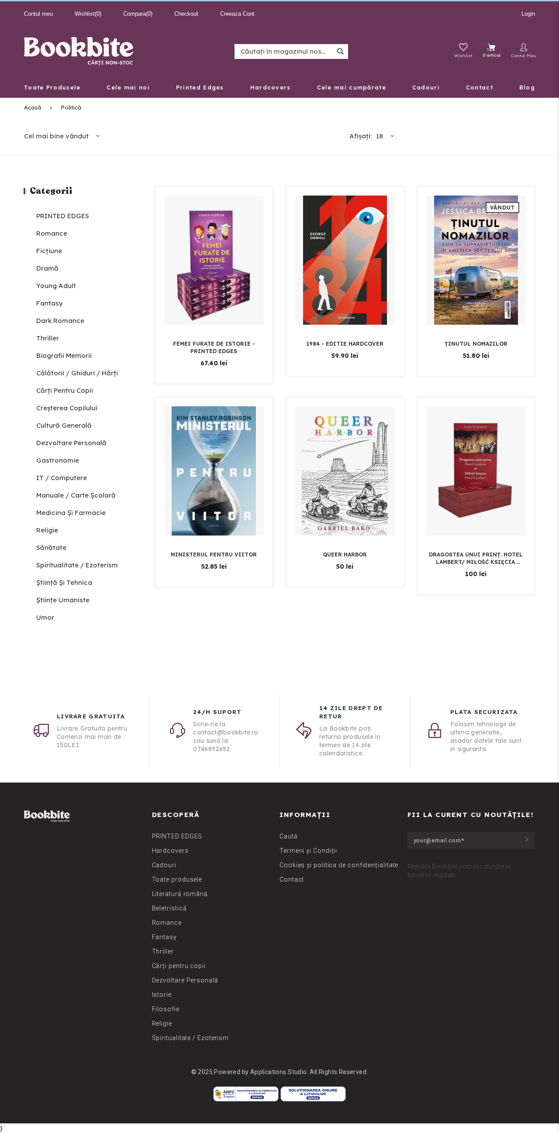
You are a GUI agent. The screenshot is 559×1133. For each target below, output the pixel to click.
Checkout (186, 13)
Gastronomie (57, 460)
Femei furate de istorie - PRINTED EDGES (214, 347)
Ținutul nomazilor (476, 343)
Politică (71, 107)
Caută (289, 836)
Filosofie (165, 1009)
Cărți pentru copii (64, 390)
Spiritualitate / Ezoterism (77, 565)
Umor (45, 617)
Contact (292, 879)
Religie (47, 530)
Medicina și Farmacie (71, 512)
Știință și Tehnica (64, 582)
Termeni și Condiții (308, 850)
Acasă (32, 107)
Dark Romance (60, 320)
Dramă (47, 268)
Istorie (162, 994)
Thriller (47, 338)
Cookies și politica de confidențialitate (339, 865)
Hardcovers (170, 850)
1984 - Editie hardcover (345, 343)
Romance (51, 233)
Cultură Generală (64, 425)
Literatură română (180, 893)
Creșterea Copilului (66, 408)
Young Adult (56, 286)
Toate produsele (177, 879)
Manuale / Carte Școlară (76, 495)
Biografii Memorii (64, 355)
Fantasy (49, 303)
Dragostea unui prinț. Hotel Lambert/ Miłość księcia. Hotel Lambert (476, 558)
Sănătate (51, 547)
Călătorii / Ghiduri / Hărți (77, 373)
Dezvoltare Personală (71, 443)
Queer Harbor (345, 554)
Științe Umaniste (63, 600)
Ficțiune (49, 251)
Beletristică (169, 908)
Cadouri (164, 865)
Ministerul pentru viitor (214, 554)
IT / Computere (61, 478)
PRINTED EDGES (62, 216)
